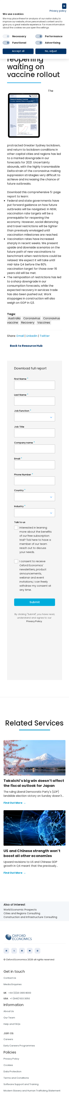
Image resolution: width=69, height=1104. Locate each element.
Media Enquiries (13, 984)
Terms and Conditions (16, 1077)
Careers (8, 1039)
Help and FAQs (12, 1024)
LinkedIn (31, 336)
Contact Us (10, 977)
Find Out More (15, 803)
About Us (9, 1011)
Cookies (8, 1065)
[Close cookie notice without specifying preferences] (64, 6)
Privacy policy (58, 11)
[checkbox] (6, 36)
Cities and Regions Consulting (22, 913)
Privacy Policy (11, 1058)
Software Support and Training (21, 1084)
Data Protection (12, 1071)
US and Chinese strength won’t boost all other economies (32, 853)
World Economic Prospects (20, 909)
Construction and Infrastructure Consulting (30, 917)
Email (20, 336)
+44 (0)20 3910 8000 (19, 992)
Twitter (45, 336)
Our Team (9, 1017)
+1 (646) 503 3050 (20, 998)
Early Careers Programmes (19, 1045)
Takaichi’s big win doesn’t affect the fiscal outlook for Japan (34, 783)
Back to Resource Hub (26, 345)
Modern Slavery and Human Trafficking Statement (32, 1090)
